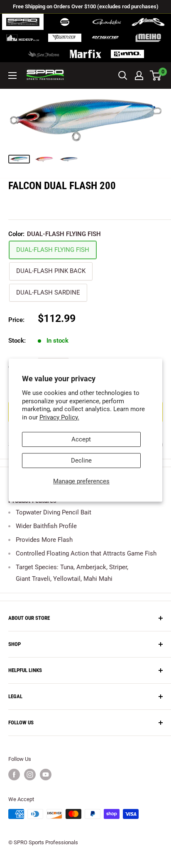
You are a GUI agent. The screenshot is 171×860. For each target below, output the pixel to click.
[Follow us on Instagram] (30, 774)
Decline (81, 460)
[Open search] (122, 75)
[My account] (139, 75)
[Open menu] (12, 75)
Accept (81, 439)
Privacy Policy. (59, 417)
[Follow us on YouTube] (45, 774)
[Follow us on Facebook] (14, 774)
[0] (156, 75)
